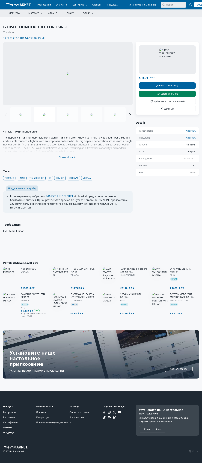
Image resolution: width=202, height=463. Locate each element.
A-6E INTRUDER (29, 268)
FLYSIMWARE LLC (78, 300)
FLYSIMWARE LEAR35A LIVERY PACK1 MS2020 (82, 295)
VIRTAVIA (8, 32)
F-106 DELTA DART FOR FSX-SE (83, 270)
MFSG (172, 275)
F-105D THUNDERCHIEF (59, 196)
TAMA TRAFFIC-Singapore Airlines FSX (133, 270)
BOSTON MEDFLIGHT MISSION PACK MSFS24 (182, 295)
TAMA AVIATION (127, 275)
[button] (32, 37)
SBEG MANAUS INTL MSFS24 (130, 295)
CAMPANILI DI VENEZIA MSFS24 (33, 295)
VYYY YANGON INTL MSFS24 (180, 270)
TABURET (25, 300)
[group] (68, 73)
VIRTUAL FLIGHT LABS (180, 300)
